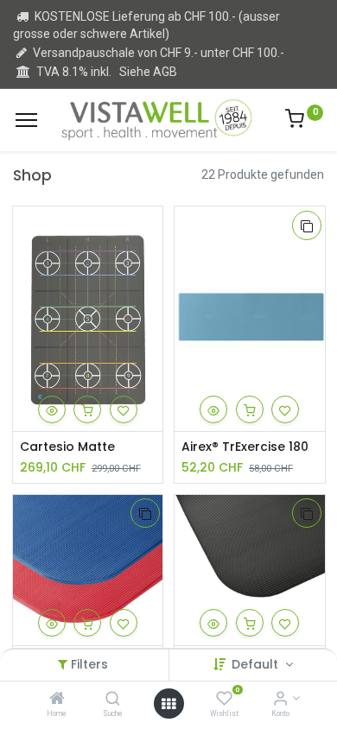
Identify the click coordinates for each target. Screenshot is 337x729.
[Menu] (26, 120)
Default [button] (257, 664)
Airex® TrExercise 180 (244, 447)
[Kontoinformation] (280, 700)
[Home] (57, 700)
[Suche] (113, 700)
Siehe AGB (148, 72)
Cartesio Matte (67, 447)
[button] (52, 409)
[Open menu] (168, 704)
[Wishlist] (224, 700)
